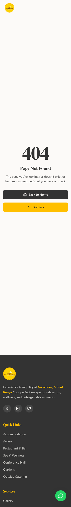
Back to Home (38, 194)
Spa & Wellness (13, 455)
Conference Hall (14, 462)
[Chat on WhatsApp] (60, 496)
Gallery (8, 500)
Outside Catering (15, 476)
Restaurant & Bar (15, 448)
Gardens (9, 469)
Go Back (38, 207)
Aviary (7, 441)
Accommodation (14, 434)
